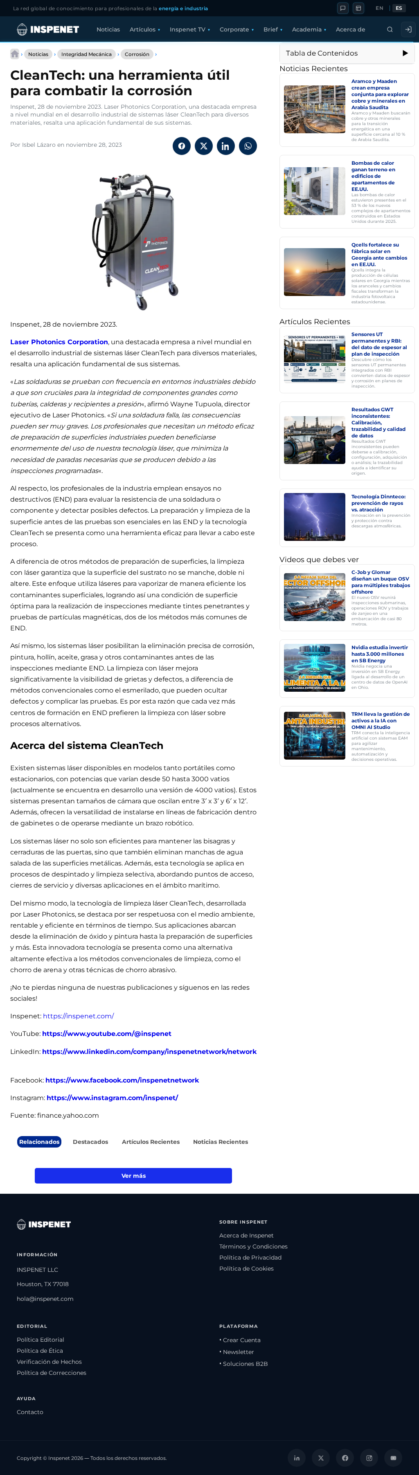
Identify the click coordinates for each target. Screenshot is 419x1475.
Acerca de (350, 29)
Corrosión (137, 54)
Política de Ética (40, 1350)
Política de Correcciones (51, 1373)
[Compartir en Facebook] (182, 146)
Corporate (234, 29)
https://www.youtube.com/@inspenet (106, 1034)
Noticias (108, 29)
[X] (321, 1458)
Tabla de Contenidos (322, 53)
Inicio (14, 54)
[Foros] (343, 8)
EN (379, 8)
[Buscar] (390, 29)
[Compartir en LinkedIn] (226, 146)
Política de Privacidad (250, 1257)
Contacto (30, 1412)
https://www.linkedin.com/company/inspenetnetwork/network (149, 1052)
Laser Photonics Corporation (59, 342)
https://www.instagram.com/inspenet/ (112, 1098)
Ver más (134, 1175)
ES (399, 8)
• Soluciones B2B (243, 1364)
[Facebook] (345, 1458)
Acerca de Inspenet (246, 1235)
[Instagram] (369, 1458)
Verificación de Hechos (49, 1361)
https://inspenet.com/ (78, 1016)
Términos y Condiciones (253, 1246)
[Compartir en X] (204, 146)
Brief (271, 29)
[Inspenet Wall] (358, 8)
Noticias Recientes (220, 1141)
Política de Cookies (246, 1268)
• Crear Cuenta (240, 1340)
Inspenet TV (187, 29)
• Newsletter (236, 1352)
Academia (307, 29)
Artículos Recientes (151, 1141)
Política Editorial (40, 1339)
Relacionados (39, 1141)
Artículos (142, 29)
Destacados (90, 1141)
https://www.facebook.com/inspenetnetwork (122, 1080)
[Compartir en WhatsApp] (248, 146)
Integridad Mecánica (86, 54)
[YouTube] (393, 1458)
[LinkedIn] (297, 1458)
